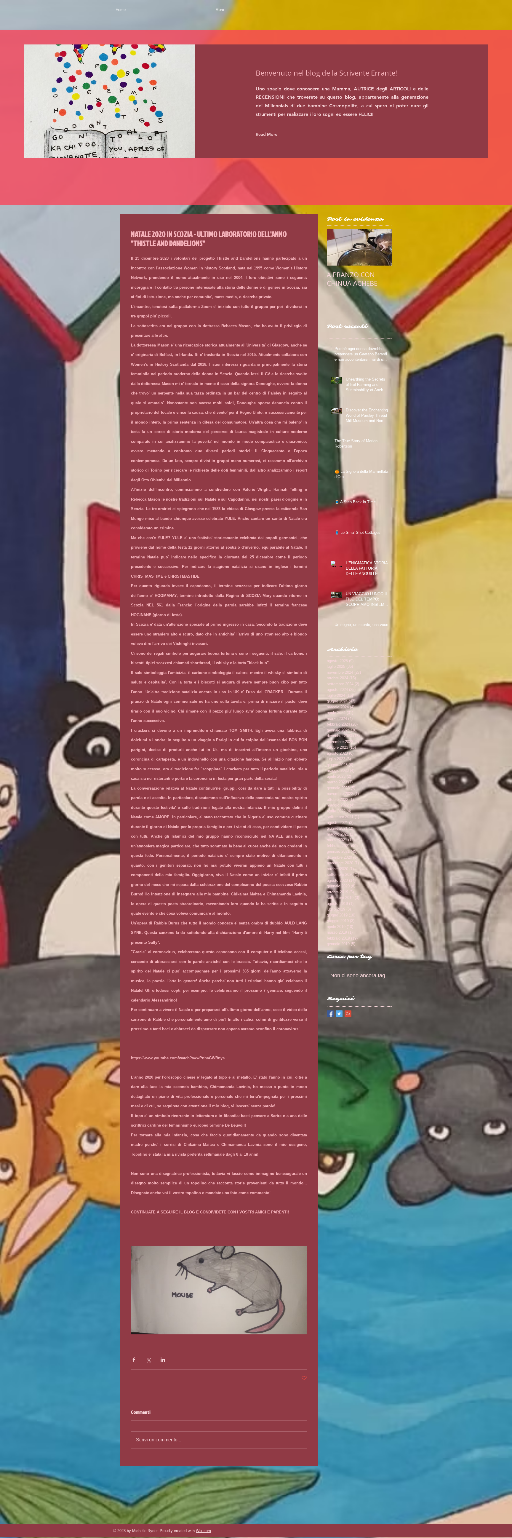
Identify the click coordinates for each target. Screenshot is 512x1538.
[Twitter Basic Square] (339, 1013)
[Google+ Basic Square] (348, 1013)
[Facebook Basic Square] (330, 1013)
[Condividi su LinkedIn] (163, 1360)
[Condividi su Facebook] (134, 1360)
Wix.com (203, 1531)
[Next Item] (382, 247)
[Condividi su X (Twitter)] (148, 1360)
